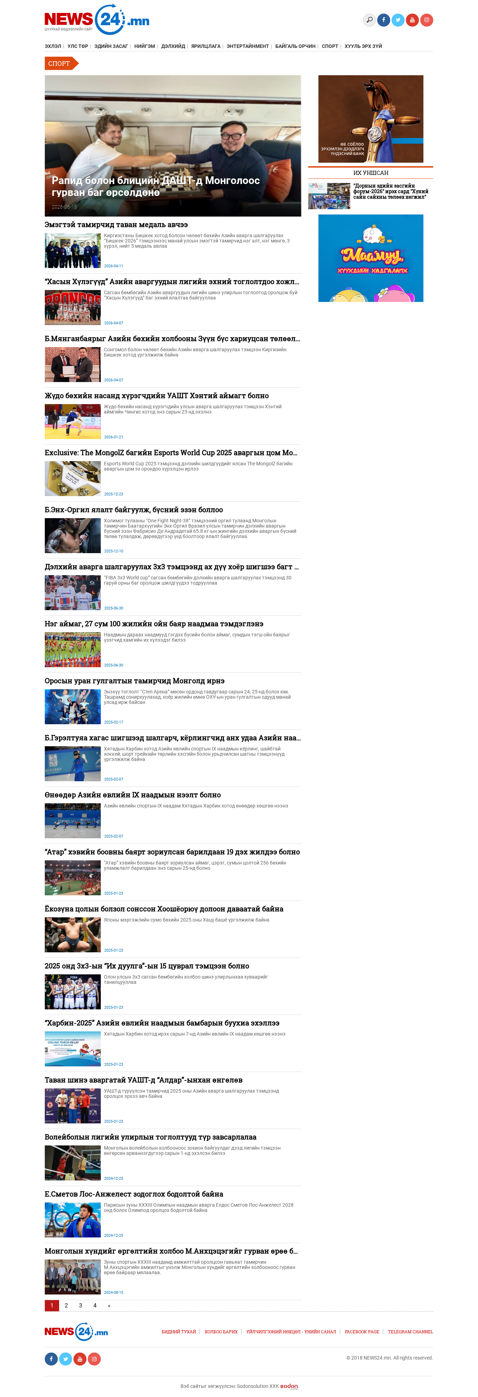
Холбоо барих (221, 1331)
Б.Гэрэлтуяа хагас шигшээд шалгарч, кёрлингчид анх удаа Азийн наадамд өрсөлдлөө (200, 737)
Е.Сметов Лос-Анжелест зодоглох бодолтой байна (134, 1193)
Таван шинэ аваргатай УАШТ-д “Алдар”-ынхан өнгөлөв (143, 1079)
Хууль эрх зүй (363, 46)
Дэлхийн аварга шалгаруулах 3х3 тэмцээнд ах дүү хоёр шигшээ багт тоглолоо (186, 566)
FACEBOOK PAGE (362, 1331)
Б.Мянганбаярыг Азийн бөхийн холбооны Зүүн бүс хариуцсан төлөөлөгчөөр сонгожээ (201, 338)
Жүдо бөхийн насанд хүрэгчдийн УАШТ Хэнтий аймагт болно (157, 395)
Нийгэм (144, 46)
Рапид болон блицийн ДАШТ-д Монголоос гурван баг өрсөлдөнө (156, 186)
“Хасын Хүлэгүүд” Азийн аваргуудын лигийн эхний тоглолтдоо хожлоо (173, 281)
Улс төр (78, 46)
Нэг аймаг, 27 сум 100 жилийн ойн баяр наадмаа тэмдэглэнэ (154, 623)
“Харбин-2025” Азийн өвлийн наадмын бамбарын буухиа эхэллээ (162, 1022)
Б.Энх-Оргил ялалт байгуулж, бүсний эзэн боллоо (134, 509)
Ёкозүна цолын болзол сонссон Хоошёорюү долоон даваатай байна (164, 908)
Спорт (330, 46)
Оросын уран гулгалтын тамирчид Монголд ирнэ (135, 680)
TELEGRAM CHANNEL (410, 1331)
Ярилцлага (205, 46)
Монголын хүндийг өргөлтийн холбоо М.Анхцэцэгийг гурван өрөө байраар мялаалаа (200, 1250)
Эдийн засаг (111, 46)
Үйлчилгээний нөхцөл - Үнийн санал (291, 1331)
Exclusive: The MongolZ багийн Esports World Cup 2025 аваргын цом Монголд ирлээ (191, 452)
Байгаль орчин (295, 46)
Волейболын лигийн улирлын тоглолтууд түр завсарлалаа (150, 1136)
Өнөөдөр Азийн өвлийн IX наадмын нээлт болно (133, 794)
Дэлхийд (173, 46)
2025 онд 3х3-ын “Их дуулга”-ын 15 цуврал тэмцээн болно (147, 965)
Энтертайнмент (248, 46)
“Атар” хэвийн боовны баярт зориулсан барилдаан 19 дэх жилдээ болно (172, 851)
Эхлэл (53, 46)
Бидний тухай (179, 1331)
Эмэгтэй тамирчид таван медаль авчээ (116, 224)
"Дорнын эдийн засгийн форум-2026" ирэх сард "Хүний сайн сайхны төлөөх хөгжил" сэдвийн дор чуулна (391, 191)
